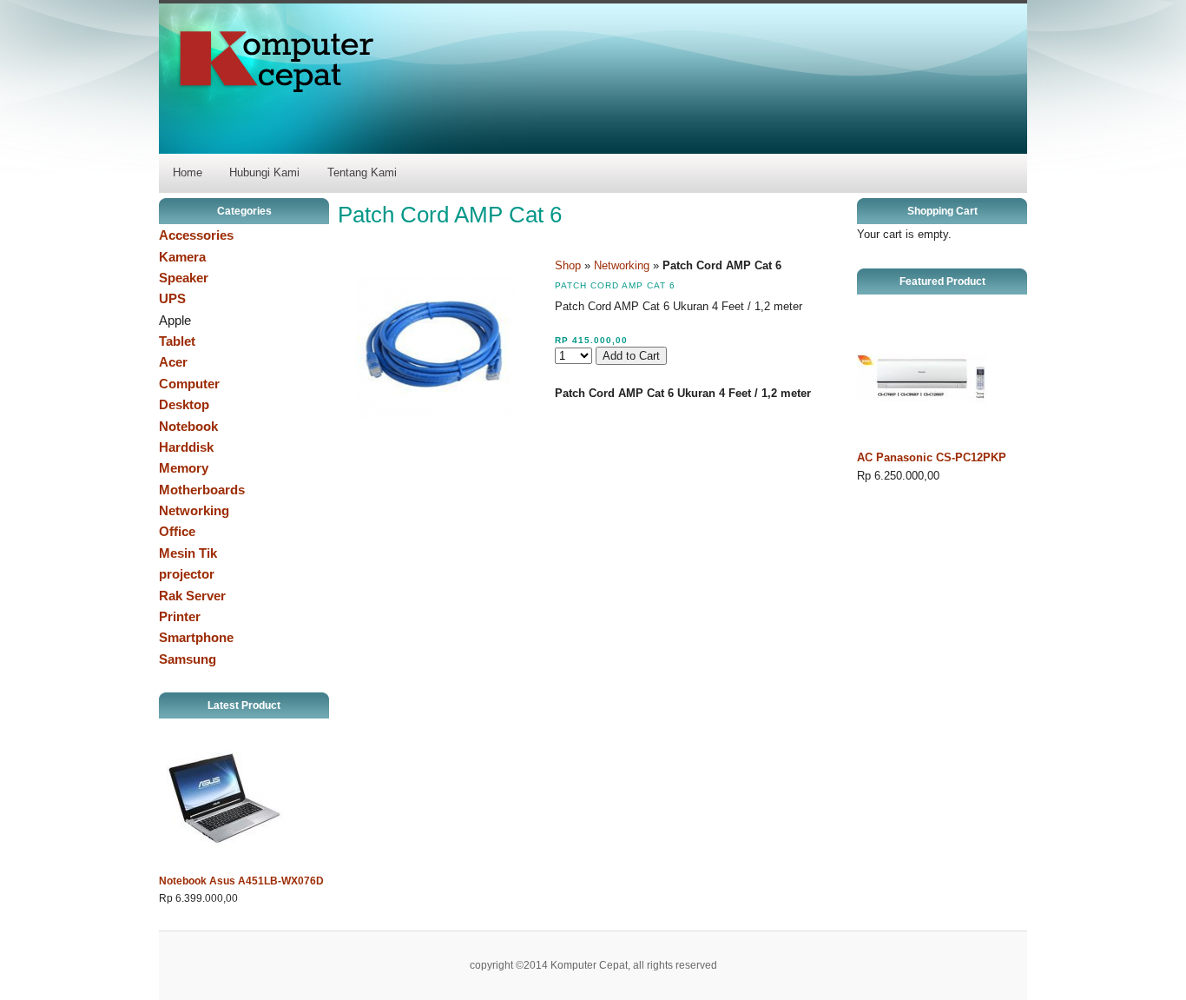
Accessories (196, 235)
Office (177, 531)
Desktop (184, 404)
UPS (172, 298)
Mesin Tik (188, 553)
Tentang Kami (362, 172)
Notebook (188, 426)
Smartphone (196, 637)
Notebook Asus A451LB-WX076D (241, 881)
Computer (189, 383)
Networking (194, 510)
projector (186, 573)
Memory (183, 467)
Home (187, 172)
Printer (180, 616)
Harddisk (186, 447)
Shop (568, 265)
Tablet (177, 341)
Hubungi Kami (264, 172)
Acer (173, 361)
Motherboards (202, 489)
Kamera (182, 256)
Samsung (187, 659)
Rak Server (192, 595)
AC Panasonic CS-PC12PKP (931, 457)
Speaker (183, 277)
